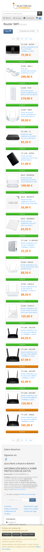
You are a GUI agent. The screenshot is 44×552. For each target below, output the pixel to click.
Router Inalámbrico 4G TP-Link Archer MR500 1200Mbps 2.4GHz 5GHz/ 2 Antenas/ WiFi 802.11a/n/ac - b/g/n (29, 399)
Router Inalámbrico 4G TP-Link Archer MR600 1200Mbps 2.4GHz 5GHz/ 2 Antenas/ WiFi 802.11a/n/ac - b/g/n (29, 421)
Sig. (31, 39)
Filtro (7, 31)
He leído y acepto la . (21, 494)
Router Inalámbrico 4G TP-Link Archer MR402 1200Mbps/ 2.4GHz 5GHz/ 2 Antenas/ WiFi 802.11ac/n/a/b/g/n (29, 378)
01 (18, 39)
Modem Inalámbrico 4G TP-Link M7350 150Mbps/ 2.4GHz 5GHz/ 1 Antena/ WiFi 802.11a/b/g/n (29, 51)
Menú (8, 18)
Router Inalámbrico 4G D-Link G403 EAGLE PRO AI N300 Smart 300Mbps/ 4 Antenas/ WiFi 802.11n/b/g (29, 269)
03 (26, 39)
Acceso (18, 18)
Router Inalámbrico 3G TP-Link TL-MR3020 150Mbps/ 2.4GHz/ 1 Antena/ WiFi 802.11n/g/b (29, 247)
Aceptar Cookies (28, 534)
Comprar (22, 61)
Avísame (22, 366)
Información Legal (31, 506)
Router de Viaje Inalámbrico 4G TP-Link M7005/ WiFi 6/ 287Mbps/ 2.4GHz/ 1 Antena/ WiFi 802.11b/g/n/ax (29, 161)
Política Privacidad (11, 509)
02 (22, 39)
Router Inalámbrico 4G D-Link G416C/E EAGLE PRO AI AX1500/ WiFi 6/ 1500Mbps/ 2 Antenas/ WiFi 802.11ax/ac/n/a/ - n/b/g (29, 313)
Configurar (6, 534)
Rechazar (16, 534)
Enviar (32, 500)
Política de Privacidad (19, 489)
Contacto (30, 18)
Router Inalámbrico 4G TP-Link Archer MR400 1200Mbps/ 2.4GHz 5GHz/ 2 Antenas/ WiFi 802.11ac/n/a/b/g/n (29, 356)
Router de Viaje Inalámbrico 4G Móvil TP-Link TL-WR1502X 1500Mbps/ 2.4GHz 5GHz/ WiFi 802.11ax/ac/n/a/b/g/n (29, 139)
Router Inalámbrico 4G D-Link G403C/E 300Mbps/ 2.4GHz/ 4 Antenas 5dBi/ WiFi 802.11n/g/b (29, 291)
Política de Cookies (31, 509)
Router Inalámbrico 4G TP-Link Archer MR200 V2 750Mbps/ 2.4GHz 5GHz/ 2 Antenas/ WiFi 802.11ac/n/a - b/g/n (29, 334)
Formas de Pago (30, 511)
